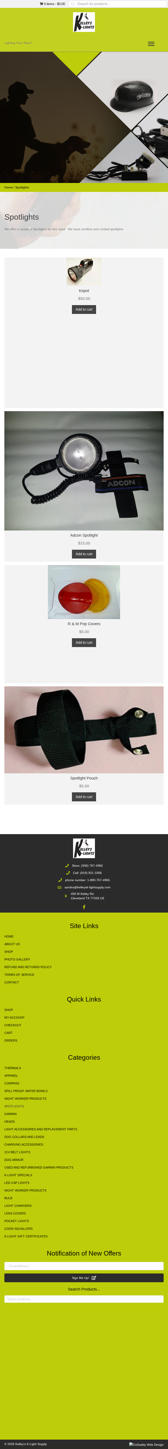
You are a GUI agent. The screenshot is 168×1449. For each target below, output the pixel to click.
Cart (8, 1033)
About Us (12, 944)
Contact (11, 982)
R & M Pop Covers (84, 624)
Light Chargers (18, 1205)
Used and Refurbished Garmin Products (38, 1167)
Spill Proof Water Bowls (25, 1091)
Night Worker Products (25, 1098)
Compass (11, 1083)
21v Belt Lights (17, 1152)
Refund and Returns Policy (28, 967)
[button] (84, 280)
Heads (9, 1121)
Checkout (12, 1025)
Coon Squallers (18, 1228)
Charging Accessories (23, 1144)
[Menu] (151, 44)
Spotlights (14, 1106)
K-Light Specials (18, 1175)
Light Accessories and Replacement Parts (40, 1129)
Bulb (8, 1198)
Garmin (10, 1114)
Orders (10, 1040)
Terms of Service (19, 974)
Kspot (84, 291)
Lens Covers (15, 1213)
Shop (8, 951)
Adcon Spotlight (84, 535)
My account (14, 1017)
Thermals (12, 1068)
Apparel (11, 1075)
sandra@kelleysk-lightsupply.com (87, 887)
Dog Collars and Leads (24, 1137)
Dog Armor (13, 1160)
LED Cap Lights (16, 1183)
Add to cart (84, 309)
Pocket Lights (16, 1221)
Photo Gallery (17, 959)
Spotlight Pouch (84, 778)
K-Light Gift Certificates (25, 1236)
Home (8, 187)
